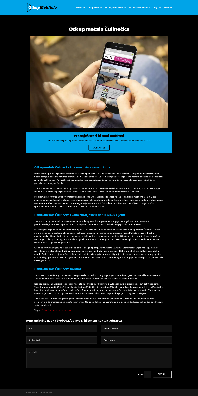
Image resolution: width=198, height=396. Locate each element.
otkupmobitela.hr (44, 392)
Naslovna (80, 8)
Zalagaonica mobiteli (162, 8)
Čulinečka (46, 310)
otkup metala (65, 310)
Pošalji (162, 374)
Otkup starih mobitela (139, 8)
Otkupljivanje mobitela (115, 8)
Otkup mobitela (95, 8)
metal (55, 310)
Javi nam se (99, 147)
